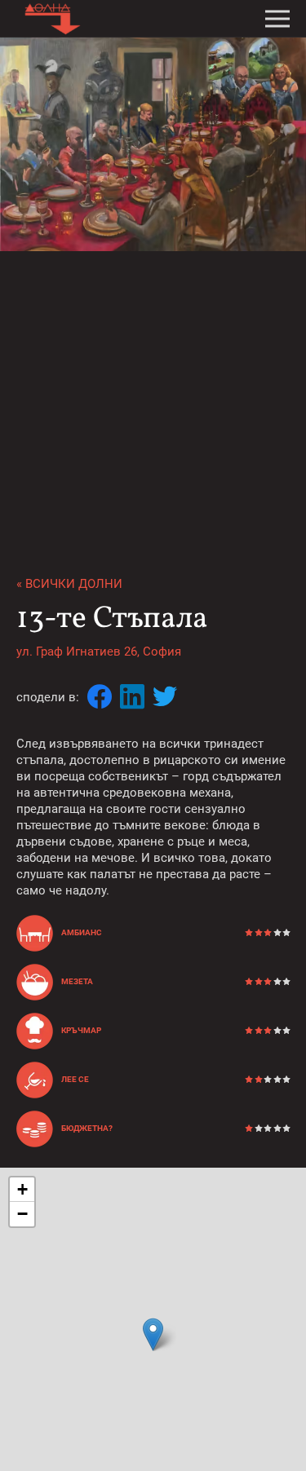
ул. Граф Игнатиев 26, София (98, 651)
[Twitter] (165, 697)
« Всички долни (69, 583)
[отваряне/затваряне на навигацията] (277, 18)
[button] (153, 1334)
